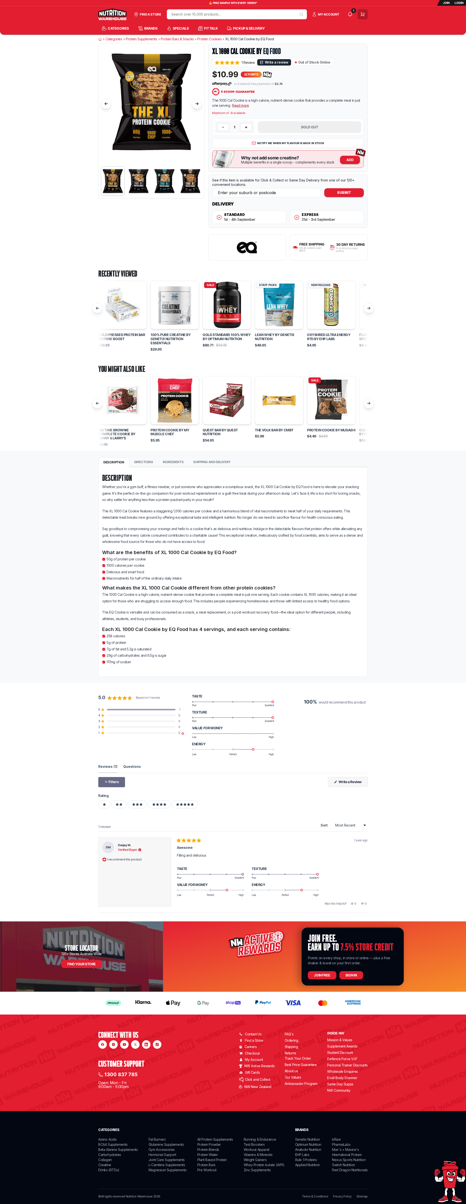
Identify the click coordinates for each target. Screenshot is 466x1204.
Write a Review (353, 783)
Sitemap (362, 1196)
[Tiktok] (157, 1044)
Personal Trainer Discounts (347, 1065)
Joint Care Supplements (167, 1160)
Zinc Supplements (257, 1170)
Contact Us (253, 1034)
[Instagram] (113, 1044)
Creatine (104, 1165)
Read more (240, 105)
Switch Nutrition (343, 1165)
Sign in (351, 975)
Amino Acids (107, 1139)
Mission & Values (339, 1040)
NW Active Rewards (259, 1066)
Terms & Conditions (315, 1196)
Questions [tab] (132, 766)
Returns (290, 1053)
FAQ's (289, 1034)
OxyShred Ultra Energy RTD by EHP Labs (328, 337)
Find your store (81, 964)
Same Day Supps (340, 1084)
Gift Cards (252, 1072)
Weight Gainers (255, 1160)
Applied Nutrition (307, 1165)
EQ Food (272, 51)
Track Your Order (298, 1058)
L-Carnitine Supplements (167, 1165)
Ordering (291, 1040)
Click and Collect (257, 1079)
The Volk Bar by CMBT (274, 430)
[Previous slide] (106, 104)
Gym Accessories (162, 1149)
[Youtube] (124, 1044)
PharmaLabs (341, 1144)
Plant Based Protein (212, 1160)
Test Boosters (254, 1144)
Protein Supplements (141, 39)
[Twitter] (135, 1044)
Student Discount (340, 1052)
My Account (254, 1059)
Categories (114, 39)
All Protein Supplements (215, 1139)
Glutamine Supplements (166, 1144)
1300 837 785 (121, 1074)
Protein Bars (206, 1165)
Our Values (293, 1077)
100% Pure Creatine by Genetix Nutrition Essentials (170, 339)
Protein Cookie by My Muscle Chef (169, 432)
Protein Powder (209, 1144)
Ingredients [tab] (173, 462)
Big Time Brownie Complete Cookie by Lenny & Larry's (116, 434)
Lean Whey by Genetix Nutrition (274, 337)
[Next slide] (197, 104)
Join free (322, 975)
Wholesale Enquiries (342, 1071)
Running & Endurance (260, 1139)
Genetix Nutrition (307, 1139)
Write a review (276, 62)
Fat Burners (157, 1139)
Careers (250, 1047)
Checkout (252, 1053)
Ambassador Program (301, 1083)
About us (291, 1071)
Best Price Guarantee (301, 1065)
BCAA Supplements (113, 1144)
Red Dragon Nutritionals (350, 1170)
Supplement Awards (342, 1046)
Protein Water (207, 1155)
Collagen (105, 1160)
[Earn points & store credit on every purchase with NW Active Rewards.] (267, 75)
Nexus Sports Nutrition (349, 1160)
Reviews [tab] (107, 766)
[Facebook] (102, 1044)
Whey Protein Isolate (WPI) (264, 1165)
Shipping (291, 1047)
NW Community (338, 1090)
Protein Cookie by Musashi (331, 430)
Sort (324, 825)
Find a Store (254, 1040)
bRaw (336, 1139)
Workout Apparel (256, 1149)
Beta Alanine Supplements (118, 1149)
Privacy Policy (342, 1196)
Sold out (309, 127)
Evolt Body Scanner (342, 1078)
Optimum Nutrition (308, 1144)
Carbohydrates (109, 1155)
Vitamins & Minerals (258, 1155)
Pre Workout (206, 1170)
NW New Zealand (257, 1087)
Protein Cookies (209, 39)
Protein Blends (208, 1149)
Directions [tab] (143, 462)
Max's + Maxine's (345, 1149)
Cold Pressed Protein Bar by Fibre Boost (121, 337)
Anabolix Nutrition (308, 1149)
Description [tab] (113, 462)
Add (350, 160)
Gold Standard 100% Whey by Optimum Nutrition (227, 337)
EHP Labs (302, 1155)
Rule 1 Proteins (306, 1160)
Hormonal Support (162, 1155)
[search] (301, 14)
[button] (235, 62)
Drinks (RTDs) (108, 1170)
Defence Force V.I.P (342, 1059)
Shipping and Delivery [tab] (212, 462)
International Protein (347, 1155)
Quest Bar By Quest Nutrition (220, 432)
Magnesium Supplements (168, 1170)
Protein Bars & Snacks (177, 39)
